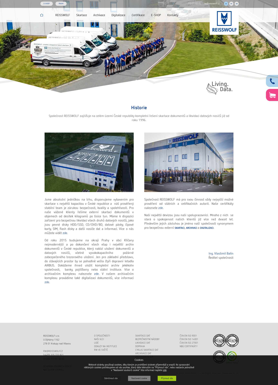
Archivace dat (143, 353)
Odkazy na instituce (105, 346)
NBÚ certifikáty (188, 346)
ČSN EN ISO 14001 (189, 339)
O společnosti (102, 336)
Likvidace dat (142, 343)
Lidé (96, 343)
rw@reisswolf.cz (212, 3)
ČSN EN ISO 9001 (188, 336)
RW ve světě (101, 350)
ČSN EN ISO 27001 (189, 343)
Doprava (140, 346)
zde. (65, 233)
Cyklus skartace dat (146, 350)
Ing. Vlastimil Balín (221, 253)
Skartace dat (142, 336)
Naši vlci (99, 339)
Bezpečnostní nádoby (147, 339)
